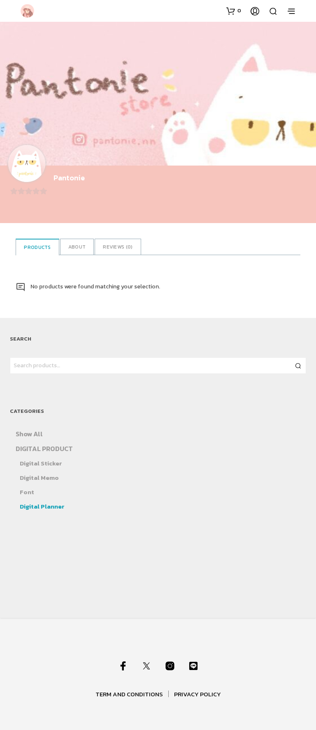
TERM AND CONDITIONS (129, 694)
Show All (29, 434)
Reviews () (117, 247)
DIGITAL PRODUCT (44, 449)
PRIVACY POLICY (197, 694)
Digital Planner (42, 506)
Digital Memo (39, 477)
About (77, 247)
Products (37, 247)
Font (27, 492)
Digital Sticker (41, 463)
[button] (233, 11)
